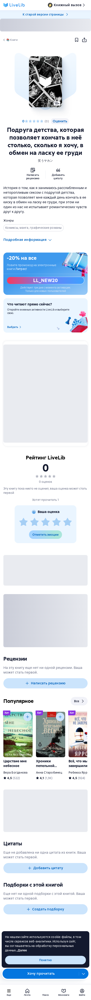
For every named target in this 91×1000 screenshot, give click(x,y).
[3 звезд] (34, 121)
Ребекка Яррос (80, 772)
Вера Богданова (15, 772)
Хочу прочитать (41, 973)
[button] (45, 81)
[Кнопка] (27, 717)
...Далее (21, 950)
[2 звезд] (30, 121)
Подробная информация (25, 239)
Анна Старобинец (49, 772)
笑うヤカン (45, 160)
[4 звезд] (38, 121)
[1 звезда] (26, 121)
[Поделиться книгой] (84, 40)
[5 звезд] (41, 121)
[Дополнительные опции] (83, 974)
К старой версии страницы (43, 14)
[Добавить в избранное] (76, 40)
